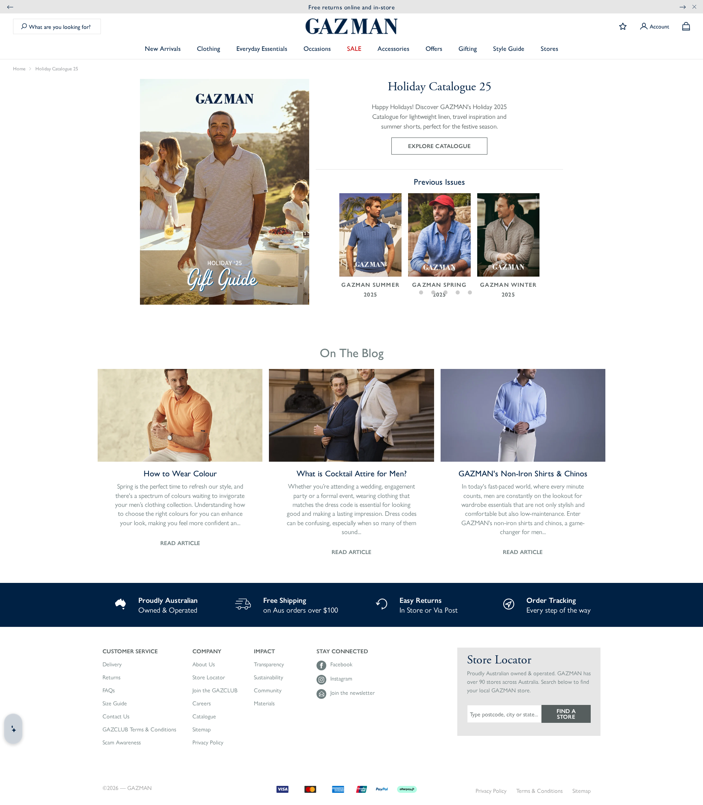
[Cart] (686, 26)
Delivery (112, 664)
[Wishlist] (623, 26)
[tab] (409, 292)
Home (19, 69)
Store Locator (208, 677)
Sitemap (201, 729)
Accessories (393, 48)
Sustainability (268, 677)
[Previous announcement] (10, 6)
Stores (549, 48)
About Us (203, 664)
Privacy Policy (207, 742)
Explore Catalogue (439, 146)
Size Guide (115, 703)
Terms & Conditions (539, 790)
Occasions (317, 48)
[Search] (24, 26)
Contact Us (116, 716)
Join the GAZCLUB (215, 690)
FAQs (109, 690)
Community (268, 690)
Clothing (208, 48)
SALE (354, 48)
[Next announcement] (683, 6)
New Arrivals (163, 48)
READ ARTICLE (180, 543)
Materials (264, 703)
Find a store (566, 713)
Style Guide (508, 48)
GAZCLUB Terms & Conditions (139, 729)
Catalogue (204, 716)
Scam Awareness (122, 742)
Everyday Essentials (261, 48)
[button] (139, 651)
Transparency (269, 664)
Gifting (467, 48)
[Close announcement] (694, 6)
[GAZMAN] (351, 26)
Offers (434, 48)
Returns (111, 677)
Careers (201, 703)
